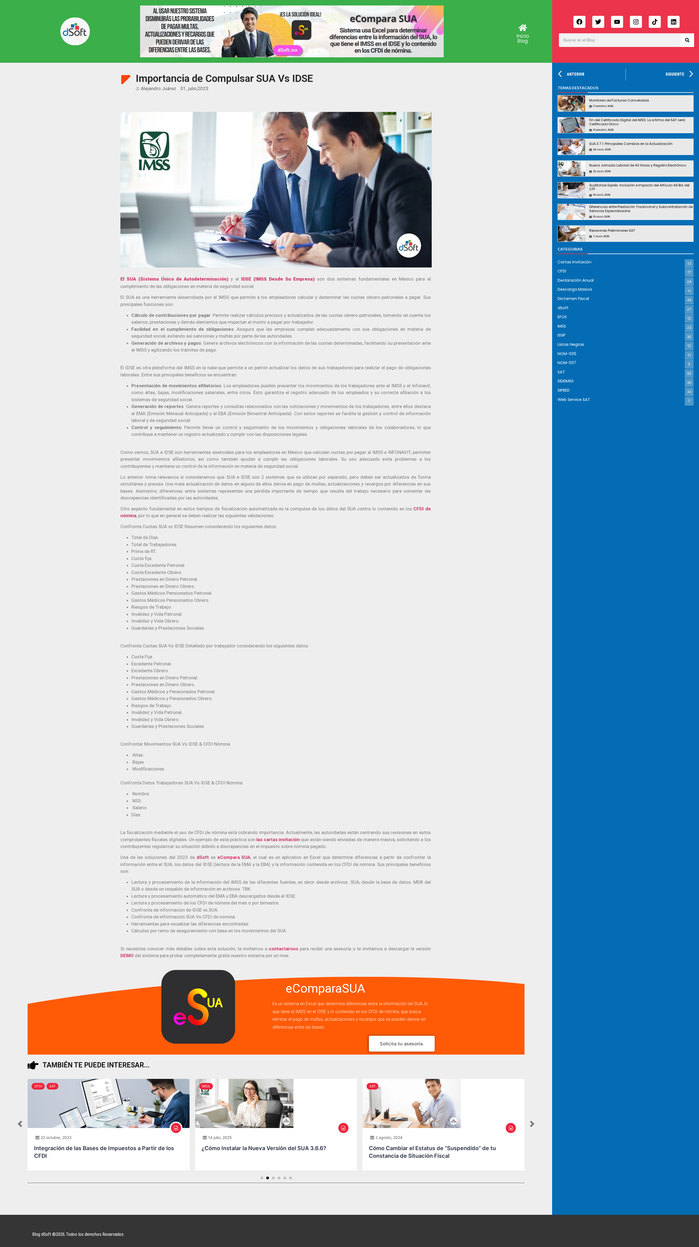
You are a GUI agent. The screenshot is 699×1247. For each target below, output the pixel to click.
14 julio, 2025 (220, 1137)
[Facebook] (579, 22)
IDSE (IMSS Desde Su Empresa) (278, 279)
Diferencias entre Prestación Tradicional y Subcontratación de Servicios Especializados (641, 208)
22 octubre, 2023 (56, 1137)
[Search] (687, 40)
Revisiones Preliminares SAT (612, 230)
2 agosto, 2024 (388, 1137)
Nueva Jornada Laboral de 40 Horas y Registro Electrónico (637, 165)
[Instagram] (636, 22)
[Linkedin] (674, 22)
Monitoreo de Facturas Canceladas (619, 100)
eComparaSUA (325, 988)
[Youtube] (617, 22)
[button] (20, 1125)
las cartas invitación (278, 839)
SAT (52, 1086)
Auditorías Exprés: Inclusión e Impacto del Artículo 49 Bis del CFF (639, 187)
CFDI (38, 1086)
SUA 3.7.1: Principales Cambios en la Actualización (631, 143)
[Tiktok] (655, 22)
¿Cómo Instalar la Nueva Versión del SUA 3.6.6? (264, 1148)
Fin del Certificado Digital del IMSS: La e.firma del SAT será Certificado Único (637, 122)
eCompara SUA (233, 857)
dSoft (204, 857)
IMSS (206, 1086)
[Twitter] (598, 22)
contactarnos (283, 948)
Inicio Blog (523, 38)
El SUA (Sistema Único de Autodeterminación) (174, 279)
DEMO (127, 955)
